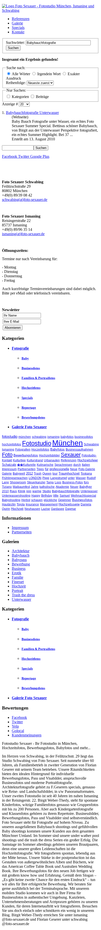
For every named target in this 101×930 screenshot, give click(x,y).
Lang (5, 482)
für (47, 469)
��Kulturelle (26, 464)
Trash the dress (23, 595)
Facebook (19, 717)
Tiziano (7, 487)
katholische (47, 487)
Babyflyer (85, 487)
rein (28, 491)
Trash (37, 473)
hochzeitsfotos (11, 444)
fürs (86, 482)
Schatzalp (9, 464)
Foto (7, 455)
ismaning (53, 437)
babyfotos (67, 437)
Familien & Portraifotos (38, 378)
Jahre (34, 487)
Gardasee (57, 509)
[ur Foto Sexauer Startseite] (50, 10)
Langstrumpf (58, 478)
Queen (46, 473)
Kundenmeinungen (26, 735)
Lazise (45, 509)
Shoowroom (18, 482)
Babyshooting (11, 500)
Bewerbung (21, 564)
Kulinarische (45, 464)
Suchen (13, 48)
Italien (86, 464)
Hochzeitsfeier (87, 460)
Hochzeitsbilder (49, 455)
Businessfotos (31, 368)
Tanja (50, 482)
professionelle (59, 469)
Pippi (45, 478)
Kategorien (21, 97)
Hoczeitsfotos (40, 449)
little (56, 495)
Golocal (18, 731)
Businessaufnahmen (79, 449)
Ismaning (8, 449)
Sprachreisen (63, 464)
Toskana (86, 473)
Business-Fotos (72, 482)
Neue (73, 469)
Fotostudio (36, 443)
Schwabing (91, 444)
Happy (35, 495)
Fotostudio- (89, 455)
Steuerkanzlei (36, 482)
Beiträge (42, 97)
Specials (18, 27)
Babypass (19, 560)
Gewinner (64, 500)
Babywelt (19, 473)
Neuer (74, 487)
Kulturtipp (19, 460)
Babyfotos (57, 449)
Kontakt (18, 32)
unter (71, 478)
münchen (24, 437)
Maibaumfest (21, 487)
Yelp (15, 726)
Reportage (29, 407)
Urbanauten (52, 460)
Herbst (25, 500)
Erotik (16, 573)
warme (36, 491)
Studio (46, 491)
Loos (58, 482)
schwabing (39, 437)
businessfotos (84, 437)
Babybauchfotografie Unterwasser (32, 112)
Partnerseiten (27, 469)
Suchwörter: (16, 42)
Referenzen (20, 19)
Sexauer (71, 455)
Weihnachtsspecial (83, 495)
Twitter (17, 722)
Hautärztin (9, 504)
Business (18, 568)
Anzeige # (10, 104)
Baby (25, 358)
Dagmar (70, 509)
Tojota (21, 504)
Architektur (20, 551)
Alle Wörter (21, 74)
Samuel (65, 495)
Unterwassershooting (16, 495)
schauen (37, 500)
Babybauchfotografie (66, 491)
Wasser (81, 478)
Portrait (17, 590)
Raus (13, 491)
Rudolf (91, 478)
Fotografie (20, 348)
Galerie (17, 23)
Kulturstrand (35, 460)
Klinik (21, 491)
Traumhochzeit (69, 473)
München (67, 443)
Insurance (32, 504)
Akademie (62, 487)
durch (77, 464)
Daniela (86, 504)
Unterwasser (89, 491)
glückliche (50, 500)
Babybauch (20, 555)
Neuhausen (32, 509)
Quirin (6, 509)
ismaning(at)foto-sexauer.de (23, 234)
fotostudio (9, 436)
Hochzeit (17, 509)
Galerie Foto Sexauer (29, 427)
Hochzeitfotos (31, 388)
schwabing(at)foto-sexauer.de (24, 199)
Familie (17, 577)
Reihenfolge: (16, 83)
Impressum (9, 469)
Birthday (46, 495)
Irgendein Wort (49, 74)
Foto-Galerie (86, 469)
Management (49, 504)
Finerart (18, 582)
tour (55, 473)
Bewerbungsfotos (33, 417)
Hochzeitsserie (69, 504)
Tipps (40, 469)
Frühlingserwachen (15, 478)
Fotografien (22, 449)
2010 (5, 491)
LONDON (35, 478)
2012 (29, 473)
